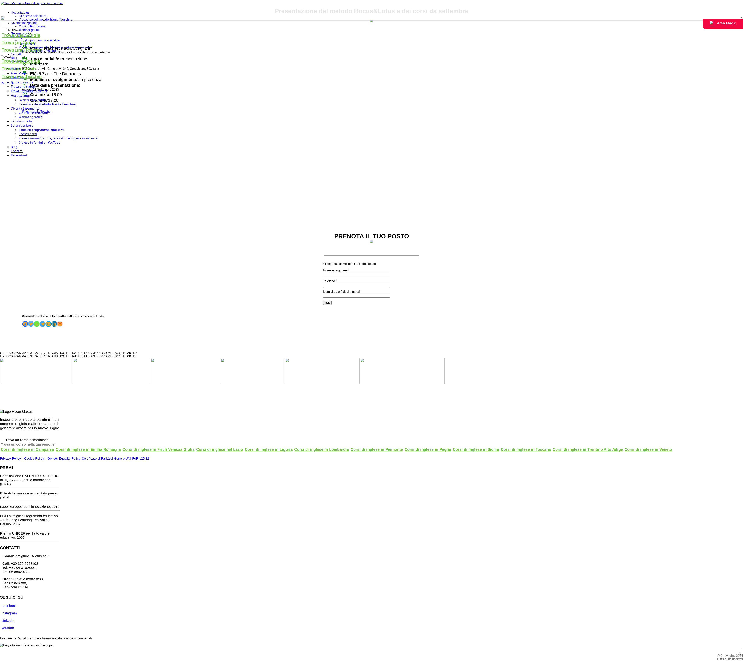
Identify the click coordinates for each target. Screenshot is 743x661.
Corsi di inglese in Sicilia (476, 449)
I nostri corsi (28, 134)
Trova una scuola (23, 86)
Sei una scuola (21, 121)
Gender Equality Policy (63, 458)
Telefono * (330, 281)
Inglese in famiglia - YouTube (39, 142)
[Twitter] (31, 324)
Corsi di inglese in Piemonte (377, 449)
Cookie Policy (34, 458)
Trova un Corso (19, 42)
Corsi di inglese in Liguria (269, 449)
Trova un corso (22, 82)
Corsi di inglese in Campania (27, 449)
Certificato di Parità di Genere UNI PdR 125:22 (115, 458)
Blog (14, 57)
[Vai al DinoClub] (371, 22)
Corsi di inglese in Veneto (648, 449)
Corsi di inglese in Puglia (428, 449)
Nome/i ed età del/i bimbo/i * (342, 291)
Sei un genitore (22, 125)
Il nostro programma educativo (39, 40)
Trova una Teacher (22, 49)
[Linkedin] (54, 324)
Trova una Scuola (21, 35)
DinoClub (7, 83)
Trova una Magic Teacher (29, 91)
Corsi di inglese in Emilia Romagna (88, 449)
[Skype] (48, 324)
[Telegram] (42, 324)
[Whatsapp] (37, 324)
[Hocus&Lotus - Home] (32, 3)
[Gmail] (60, 324)
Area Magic (19, 73)
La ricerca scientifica (33, 16)
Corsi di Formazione (32, 26)
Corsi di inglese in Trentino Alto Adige (588, 449)
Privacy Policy (10, 458)
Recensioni (19, 155)
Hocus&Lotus (20, 12)
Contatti (16, 54)
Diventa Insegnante (24, 23)
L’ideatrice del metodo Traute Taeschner (46, 19)
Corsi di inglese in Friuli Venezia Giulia (158, 449)
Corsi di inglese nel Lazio (219, 449)
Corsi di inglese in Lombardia (321, 449)
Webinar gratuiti (29, 30)
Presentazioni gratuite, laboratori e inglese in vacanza (55, 47)
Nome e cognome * (336, 270)
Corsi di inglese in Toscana (526, 449)
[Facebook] (25, 324)
